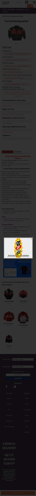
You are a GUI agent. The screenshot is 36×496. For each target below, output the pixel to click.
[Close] (32, 238)
